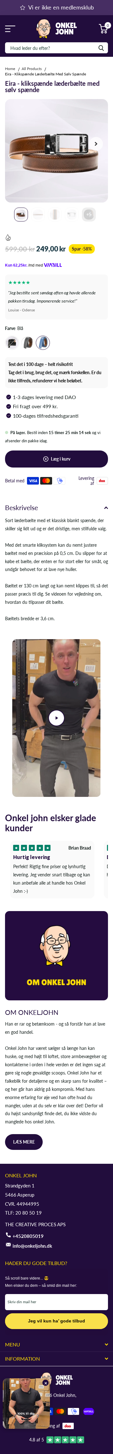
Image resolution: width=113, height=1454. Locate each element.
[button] (96, 144)
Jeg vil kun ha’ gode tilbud (56, 1320)
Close (56, 1344)
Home (10, 68)
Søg (101, 47)
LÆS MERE (24, 1142)
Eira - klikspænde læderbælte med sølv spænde (45, 74)
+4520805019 (28, 1236)
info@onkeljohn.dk (32, 1246)
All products (32, 68)
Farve (14, 328)
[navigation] (21, 214)
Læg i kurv (60, 459)
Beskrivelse (21, 507)
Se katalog (8, 29)
